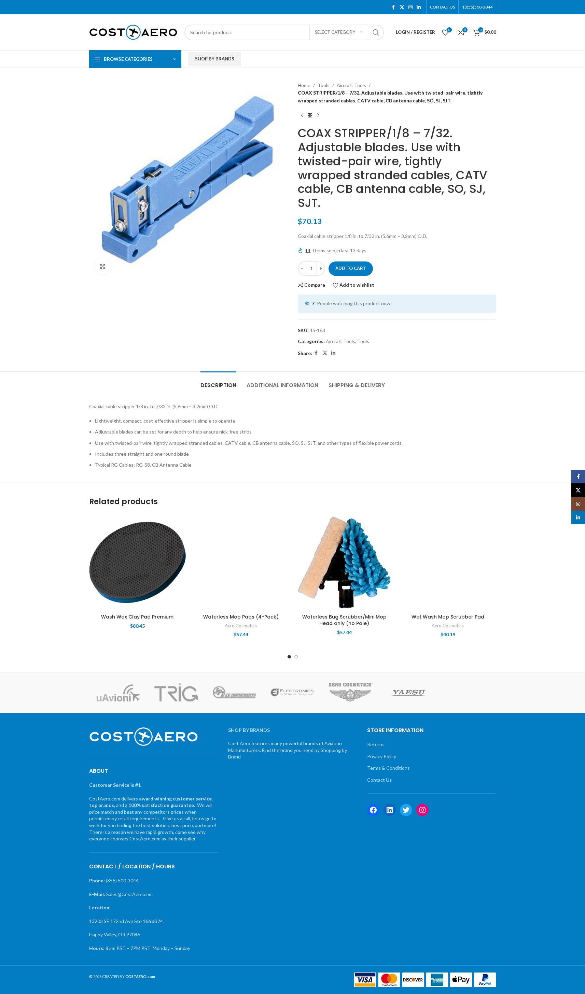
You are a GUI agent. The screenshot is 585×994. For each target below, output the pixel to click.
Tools (324, 85)
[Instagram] (422, 810)
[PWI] (467, 693)
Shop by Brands (214, 58)
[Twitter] (406, 810)
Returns (376, 744)
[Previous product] (302, 115)
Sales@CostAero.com (129, 894)
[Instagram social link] (410, 7)
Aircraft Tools (351, 85)
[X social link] (402, 7)
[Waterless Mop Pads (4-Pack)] (241, 562)
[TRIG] (176, 693)
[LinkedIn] (390, 810)
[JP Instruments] (234, 693)
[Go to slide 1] (289, 656)
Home (304, 85)
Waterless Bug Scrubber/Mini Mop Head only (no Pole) (344, 620)
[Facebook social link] (393, 7)
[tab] (218, 381)
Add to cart (350, 268)
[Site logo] (133, 31)
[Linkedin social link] (419, 7)
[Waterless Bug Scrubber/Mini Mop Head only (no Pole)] (344, 562)
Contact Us (379, 780)
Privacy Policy (381, 756)
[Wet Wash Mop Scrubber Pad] (448, 562)
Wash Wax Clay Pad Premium (137, 616)
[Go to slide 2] (296, 656)
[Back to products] (310, 115)
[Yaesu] (409, 693)
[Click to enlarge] (102, 266)
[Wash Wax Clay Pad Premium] (137, 562)
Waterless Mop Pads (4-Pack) (241, 616)
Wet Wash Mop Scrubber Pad (448, 616)
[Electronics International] (292, 693)
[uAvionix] (118, 693)
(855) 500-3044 (122, 880)
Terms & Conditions (388, 768)
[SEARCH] (376, 32)
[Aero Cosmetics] (351, 693)
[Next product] (318, 115)
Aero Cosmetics (241, 625)
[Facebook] (373, 810)
